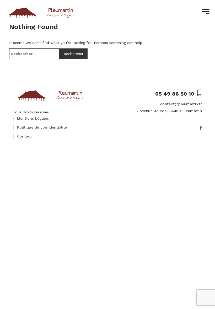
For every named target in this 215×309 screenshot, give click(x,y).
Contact (24, 136)
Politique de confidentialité (42, 127)
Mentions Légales (33, 118)
